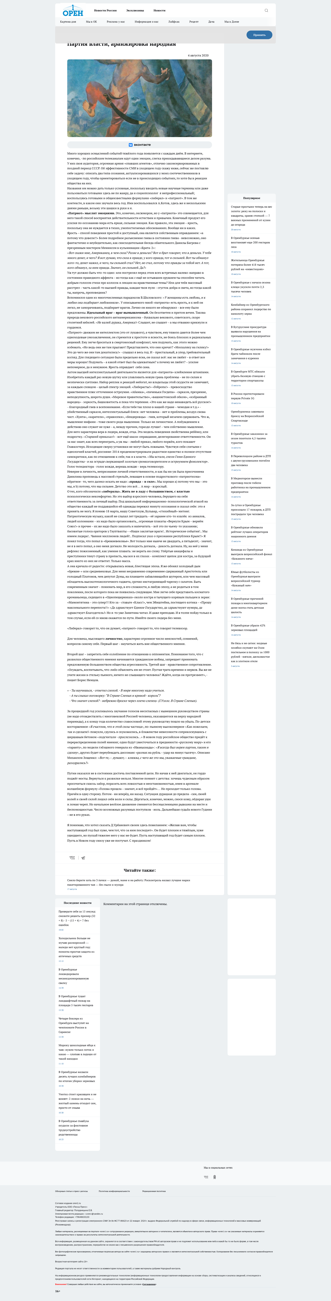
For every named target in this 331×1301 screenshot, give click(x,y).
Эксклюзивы (135, 10)
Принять (259, 35)
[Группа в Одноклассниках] (214, 1177)
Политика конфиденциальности (114, 1191)
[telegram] (84, 857)
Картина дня (68, 21)
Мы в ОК (91, 21)
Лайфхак (173, 21)
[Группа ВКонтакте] (139, 144)
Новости (160, 10)
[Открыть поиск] (266, 10)
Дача (211, 21)
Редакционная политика (154, 1191)
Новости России (105, 10)
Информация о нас (146, 21)
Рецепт (193, 21)
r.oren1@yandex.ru (94, 1213)
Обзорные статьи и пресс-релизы (71, 1191)
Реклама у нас (116, 21)
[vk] (72, 857)
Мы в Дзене (231, 21)
